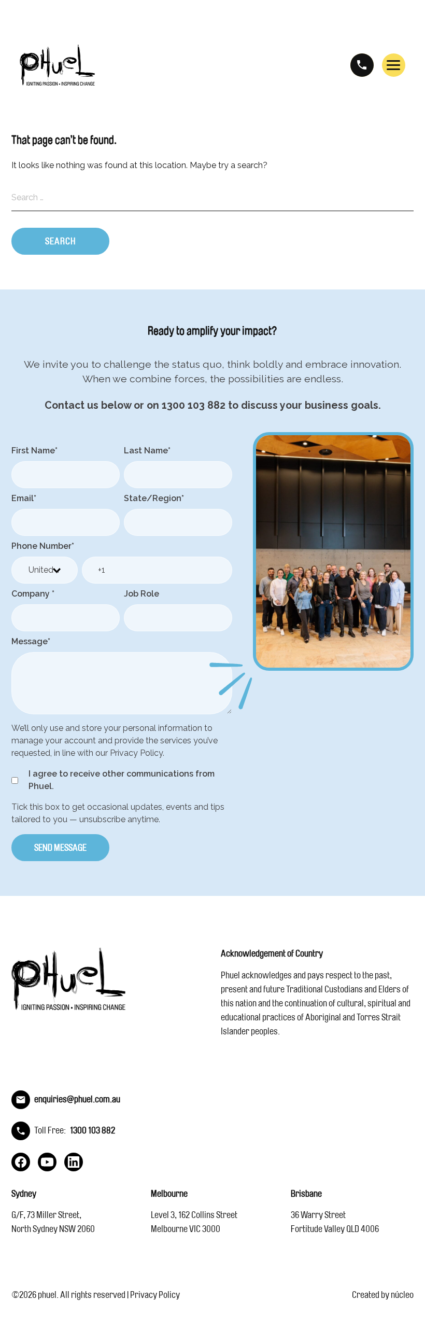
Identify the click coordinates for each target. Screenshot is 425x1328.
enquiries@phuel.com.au (77, 1099)
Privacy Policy (155, 1294)
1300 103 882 (362, 65)
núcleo (402, 1294)
